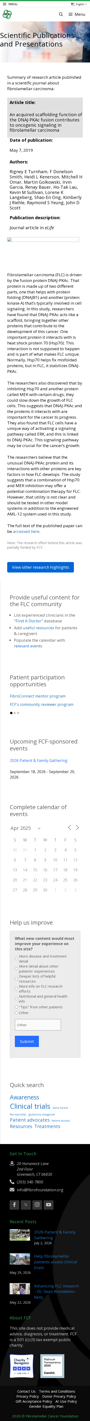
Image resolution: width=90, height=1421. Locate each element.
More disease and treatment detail (43, 958)
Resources (21, 1126)
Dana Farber (60, 1107)
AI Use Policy (66, 1401)
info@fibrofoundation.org (40, 1189)
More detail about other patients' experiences (39, 968)
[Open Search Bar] (61, 14)
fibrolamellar (18, 1114)
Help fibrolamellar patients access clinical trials (55, 1261)
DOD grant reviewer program (36, 696)
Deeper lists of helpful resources (37, 979)
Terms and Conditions (57, 1391)
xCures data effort (26, 704)
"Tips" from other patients (41, 1007)
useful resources (38, 627)
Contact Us (26, 1391)
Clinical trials (30, 1106)
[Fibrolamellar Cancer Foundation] (7, 14)
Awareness (24, 1097)
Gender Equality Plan (46, 1406)
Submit (27, 1041)
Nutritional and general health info (43, 999)
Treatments (47, 1126)
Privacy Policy (27, 1396)
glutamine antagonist (42, 1114)
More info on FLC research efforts (40, 989)
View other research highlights (40, 567)
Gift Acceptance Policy (34, 1401)
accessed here (26, 531)
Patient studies (61, 1120)
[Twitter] (25, 1205)
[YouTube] (48, 1205)
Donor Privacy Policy (59, 1396)
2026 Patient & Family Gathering (38, 760)
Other (24, 1012)
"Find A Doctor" (28, 621)
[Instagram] (37, 1205)
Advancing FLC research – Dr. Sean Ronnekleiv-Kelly (56, 1291)
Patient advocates (29, 1120)
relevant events (28, 646)
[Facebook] (14, 1205)
